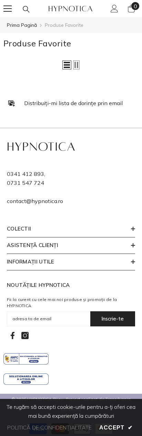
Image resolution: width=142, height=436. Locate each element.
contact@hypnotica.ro (35, 201)
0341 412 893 (25, 173)
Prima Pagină (22, 25)
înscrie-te (113, 318)
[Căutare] (26, 9)
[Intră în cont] (114, 8)
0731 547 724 (25, 182)
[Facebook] (12, 335)
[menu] (7, 8)
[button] (66, 64)
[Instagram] (25, 335)
